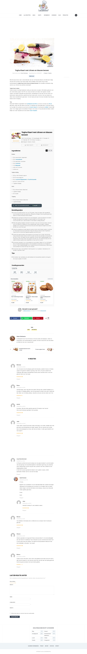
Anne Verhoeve (24, 73)
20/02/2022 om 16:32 (27, 503)
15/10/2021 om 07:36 (24, 479)
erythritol (18, 163)
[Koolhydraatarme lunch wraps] (15, 349)
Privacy (42, 646)
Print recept (29, 145)
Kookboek (54, 15)
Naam (11, 596)
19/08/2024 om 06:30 (21, 406)
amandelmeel (19, 159)
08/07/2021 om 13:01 (21, 535)
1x (46, 150)
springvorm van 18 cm (32, 103)
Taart (28, 329)
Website (11, 607)
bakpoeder (17, 165)
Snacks (49, 73)
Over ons (52, 646)
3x (51, 150)
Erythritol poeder (32, 179)
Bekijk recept (31, 76)
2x (48, 150)
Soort (39, 15)
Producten (65, 15)
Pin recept (45, 145)
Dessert (46, 73)
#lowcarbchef (43, 310)
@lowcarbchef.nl (27, 310)
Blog (59, 15)
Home (20, 15)
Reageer (18, 379)
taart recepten (33, 110)
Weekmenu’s (47, 15)
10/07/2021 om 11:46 (21, 518)
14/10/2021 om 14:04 (21, 461)
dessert (35, 107)
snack (31, 107)
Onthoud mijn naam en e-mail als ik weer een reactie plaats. (22, 613)
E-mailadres (12, 602)
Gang (34, 15)
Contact (57, 646)
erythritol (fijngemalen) (21, 179)
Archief (46, 646)
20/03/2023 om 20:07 (21, 423)
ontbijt (46, 107)
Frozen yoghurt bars (40, 349)
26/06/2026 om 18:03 (21, 366)
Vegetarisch (34, 329)
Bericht (11, 584)
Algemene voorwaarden (33, 646)
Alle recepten (27, 15)
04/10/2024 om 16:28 (21, 387)
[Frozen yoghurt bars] (49, 349)
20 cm (50, 103)
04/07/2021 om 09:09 (21, 556)
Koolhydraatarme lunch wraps (24, 349)
